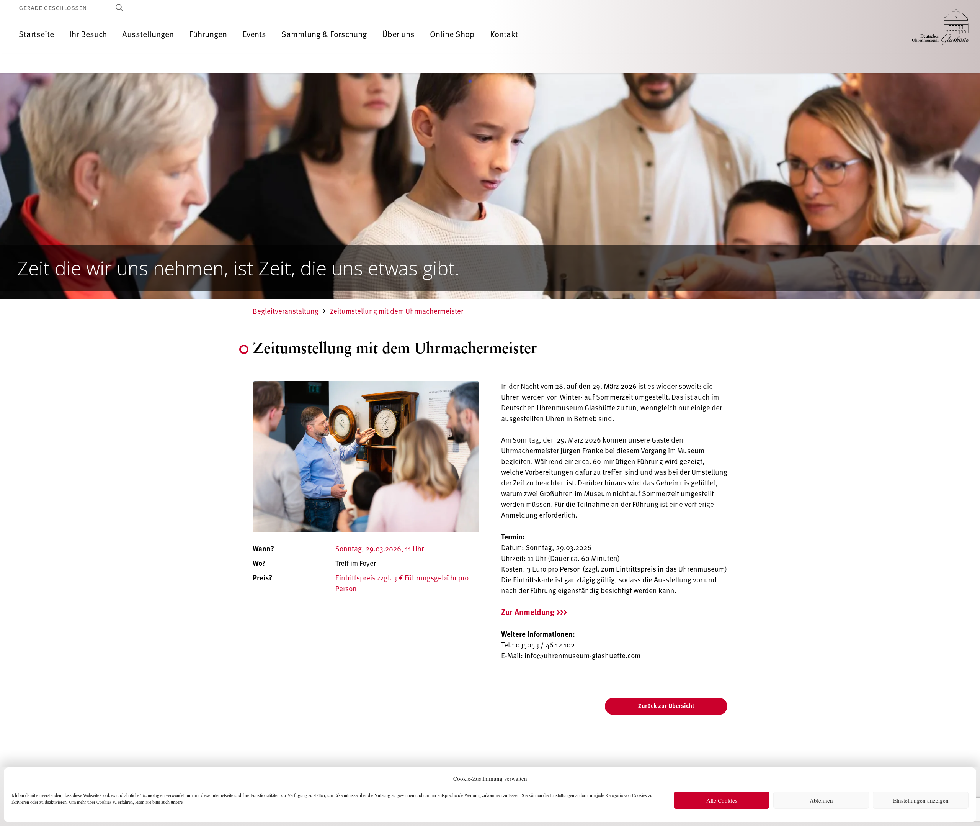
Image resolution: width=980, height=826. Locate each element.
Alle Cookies (721, 800)
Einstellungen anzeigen (921, 800)
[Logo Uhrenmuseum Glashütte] (940, 34)
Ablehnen (821, 800)
